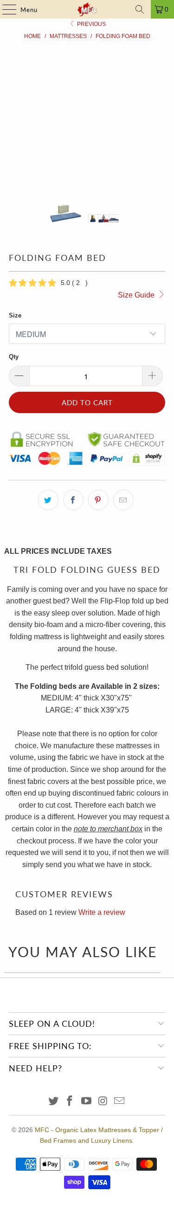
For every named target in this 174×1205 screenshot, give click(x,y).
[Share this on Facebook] (73, 500)
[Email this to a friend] (123, 500)
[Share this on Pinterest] (98, 500)
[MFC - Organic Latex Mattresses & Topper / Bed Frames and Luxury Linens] (87, 9)
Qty (14, 356)
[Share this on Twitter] (48, 500)
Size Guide (137, 295)
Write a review (101, 912)
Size (15, 315)
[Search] (139, 9)
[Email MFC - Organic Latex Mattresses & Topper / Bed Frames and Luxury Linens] (120, 1101)
